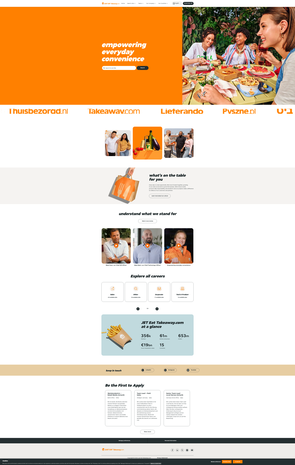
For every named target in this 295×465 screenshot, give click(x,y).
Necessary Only (226, 461)
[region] (147, 462)
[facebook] (172, 450)
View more (147, 432)
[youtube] (192, 450)
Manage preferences (124, 440)
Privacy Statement (162, 458)
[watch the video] (116, 246)
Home (123, 3)
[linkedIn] (177, 450)
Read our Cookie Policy (156, 463)
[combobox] (119, 68)
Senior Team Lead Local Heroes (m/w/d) (174, 394)
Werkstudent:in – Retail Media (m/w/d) (116, 394)
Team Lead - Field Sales (144, 394)
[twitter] (182, 450)
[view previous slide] (138, 308)
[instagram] (187, 450)
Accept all (237, 461)
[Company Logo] (110, 3)
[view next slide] (157, 308)
